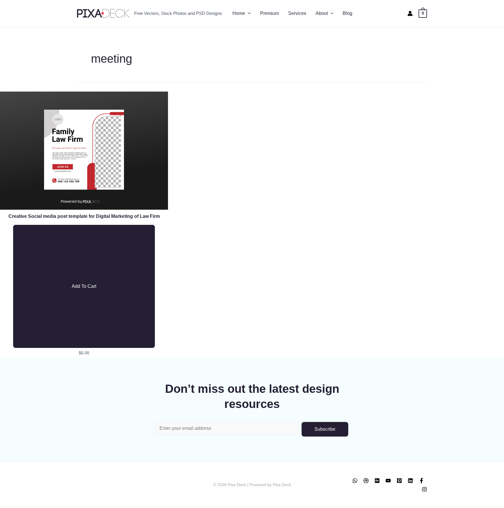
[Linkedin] (410, 480)
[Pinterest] (399, 480)
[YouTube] (388, 480)
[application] (248, 13)
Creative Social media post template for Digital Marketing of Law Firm (84, 216)
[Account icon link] (410, 13)
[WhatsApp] (355, 480)
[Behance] (377, 480)
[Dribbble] (366, 480)
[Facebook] (421, 480)
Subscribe (324, 429)
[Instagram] (424, 489)
